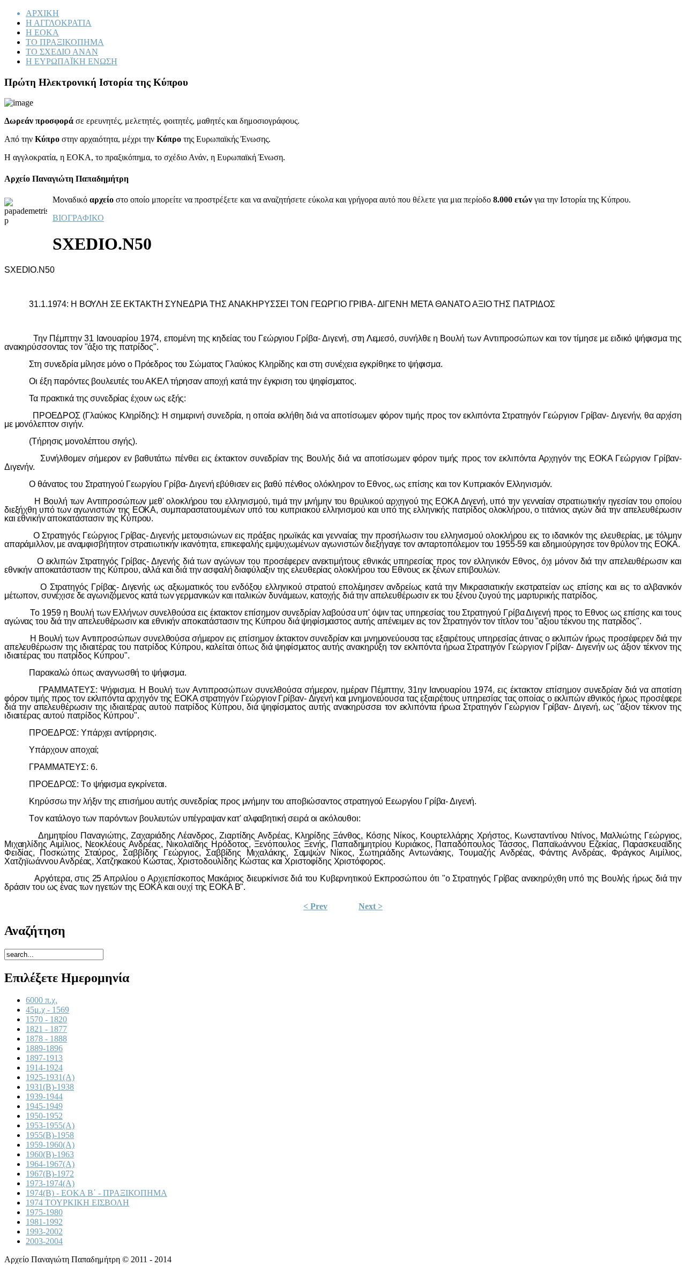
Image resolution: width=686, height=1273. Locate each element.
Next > (371, 906)
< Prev (315, 906)
